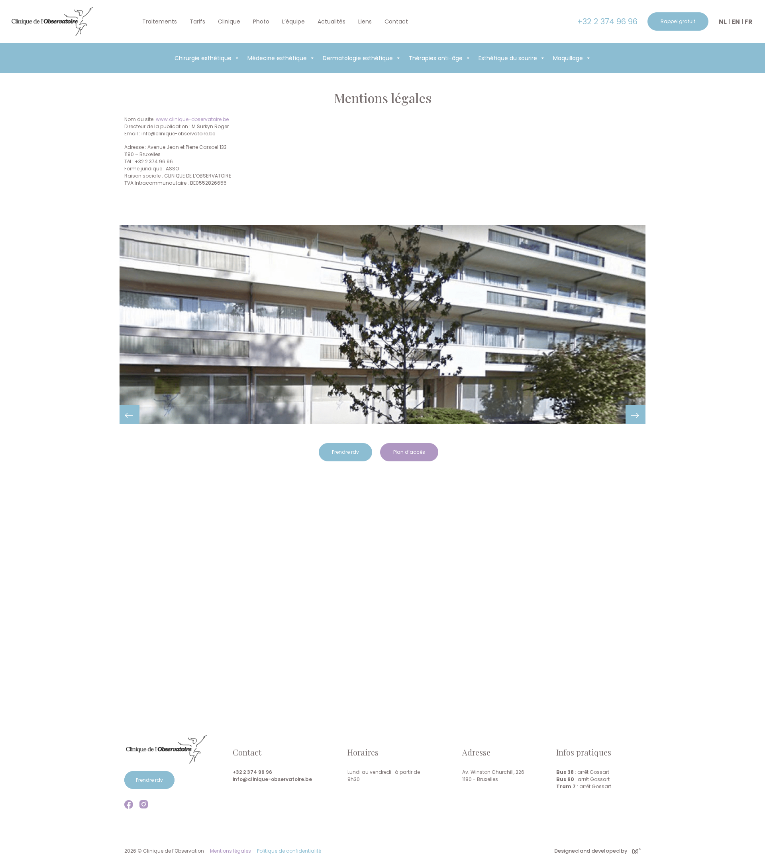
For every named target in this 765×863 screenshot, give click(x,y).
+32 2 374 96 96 (607, 21)
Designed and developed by (591, 851)
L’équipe (293, 21)
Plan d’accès (409, 452)
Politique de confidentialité (289, 850)
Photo (261, 21)
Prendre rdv (345, 452)
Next (635, 414)
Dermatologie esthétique (358, 58)
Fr (749, 21)
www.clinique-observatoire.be (192, 119)
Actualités (331, 21)
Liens (365, 21)
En (736, 21)
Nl (723, 21)
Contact (396, 21)
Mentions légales (230, 850)
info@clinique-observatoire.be (272, 779)
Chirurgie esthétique (203, 58)
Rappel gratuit (678, 21)
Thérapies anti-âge (436, 58)
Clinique (229, 21)
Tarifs (197, 21)
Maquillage (568, 58)
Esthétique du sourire (508, 58)
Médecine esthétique (277, 58)
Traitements (159, 21)
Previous (129, 414)
